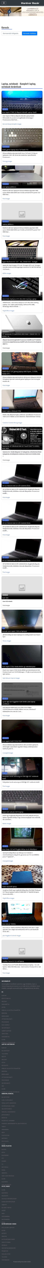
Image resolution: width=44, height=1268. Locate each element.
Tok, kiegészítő (6, 1184)
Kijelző (4, 1056)
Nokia (3, 1170)
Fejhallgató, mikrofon (9, 1103)
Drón (3, 1222)
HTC (3, 1158)
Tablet (4, 1126)
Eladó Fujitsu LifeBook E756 (11, 411)
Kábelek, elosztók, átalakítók (11, 1010)
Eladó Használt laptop (9, 887)
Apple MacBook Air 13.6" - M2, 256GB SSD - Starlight (19, 262)
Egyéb (3, 1039)
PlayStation (5, 1135)
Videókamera (6, 1216)
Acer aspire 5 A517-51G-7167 (12, 741)
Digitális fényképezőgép (9, 1198)
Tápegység (5, 1033)
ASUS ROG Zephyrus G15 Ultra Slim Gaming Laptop (19, 299)
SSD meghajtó (6, 1028)
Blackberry (5, 1155)
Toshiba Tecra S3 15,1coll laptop (13, 961)
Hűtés (3, 1007)
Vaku (3, 1213)
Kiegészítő (5, 1065)
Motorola (5, 1167)
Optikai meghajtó (7, 1019)
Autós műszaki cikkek (8, 1239)
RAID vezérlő (5, 1025)
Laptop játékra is (7, 224)
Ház (3, 1086)
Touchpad (5, 1053)
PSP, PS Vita (5, 1141)
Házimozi (4, 1245)
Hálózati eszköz (7, 1109)
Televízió (4, 1257)
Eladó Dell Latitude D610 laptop (12, 812)
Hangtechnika (6, 1242)
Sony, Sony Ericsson (8, 1176)
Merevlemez (5, 1016)
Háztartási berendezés (9, 1248)
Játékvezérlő (6, 1115)
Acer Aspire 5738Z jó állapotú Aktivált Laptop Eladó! (19, 112)
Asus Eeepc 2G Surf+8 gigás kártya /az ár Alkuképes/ (19, 849)
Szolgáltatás (6, 1254)
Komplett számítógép (8, 1042)
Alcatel (4, 1149)
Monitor (4, 1117)
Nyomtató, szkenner (8, 1120)
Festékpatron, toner (8, 1106)
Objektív (4, 1204)
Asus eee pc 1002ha (9, 924)
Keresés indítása (29, 33)
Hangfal (4, 1236)
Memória (4, 1013)
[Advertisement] (22, 58)
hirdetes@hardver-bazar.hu (11, 986)
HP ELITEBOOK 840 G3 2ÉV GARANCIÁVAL (16, 486)
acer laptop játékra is (9, 187)
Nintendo (4, 1138)
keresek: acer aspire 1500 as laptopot (14, 631)
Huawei (4, 1161)
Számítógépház (6, 1031)
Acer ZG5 (5, 598)
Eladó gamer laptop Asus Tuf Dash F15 (15, 150)
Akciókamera (6, 1219)
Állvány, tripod (6, 1207)
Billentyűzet (6, 1050)
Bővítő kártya (6, 998)
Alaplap (4, 995)
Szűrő (3, 1210)
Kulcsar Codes (26, 1261)
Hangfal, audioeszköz (8, 1112)
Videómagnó (5, 1260)
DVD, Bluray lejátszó (8, 1227)
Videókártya (5, 1036)
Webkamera (5, 1129)
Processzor (5, 1022)
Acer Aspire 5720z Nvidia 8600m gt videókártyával (18, 666)
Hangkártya (5, 1004)
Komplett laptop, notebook (10, 1092)
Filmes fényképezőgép (8, 1201)
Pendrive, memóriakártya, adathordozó (14, 1123)
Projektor (5, 1251)
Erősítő (4, 1233)
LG (2, 1164)
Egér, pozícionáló (7, 1100)
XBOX (3, 1132)
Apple (3, 1152)
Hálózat (4, 1001)
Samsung (4, 1173)
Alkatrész (5, 1182)
